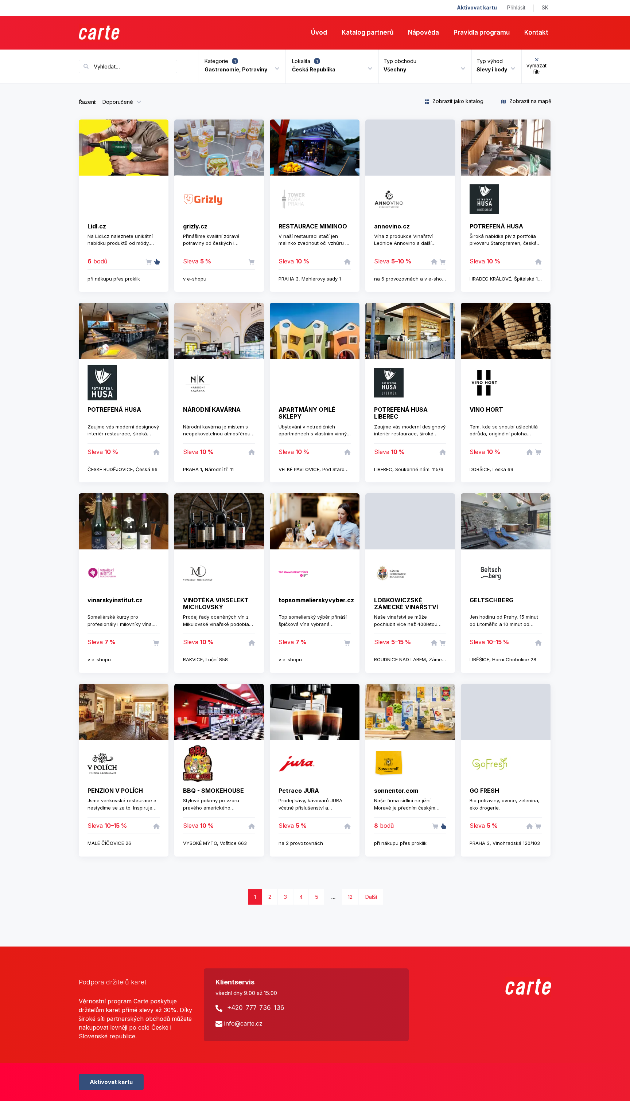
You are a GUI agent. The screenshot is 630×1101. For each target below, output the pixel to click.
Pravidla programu (482, 32)
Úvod (319, 32)
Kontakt (536, 32)
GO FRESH (484, 790)
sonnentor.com (396, 790)
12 (350, 896)
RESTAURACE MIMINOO (313, 226)
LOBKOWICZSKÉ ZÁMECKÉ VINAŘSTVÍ (406, 603)
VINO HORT (486, 409)
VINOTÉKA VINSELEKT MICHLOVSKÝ (216, 603)
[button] (422, 66)
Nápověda (423, 32)
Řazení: (87, 102)
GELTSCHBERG (491, 600)
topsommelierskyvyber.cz (316, 600)
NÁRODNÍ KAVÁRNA (212, 409)
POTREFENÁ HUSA (496, 226)
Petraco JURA (299, 790)
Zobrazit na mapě (529, 101)
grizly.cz (195, 226)
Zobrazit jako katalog (457, 101)
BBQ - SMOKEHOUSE (213, 790)
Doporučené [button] (117, 102)
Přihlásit (516, 7)
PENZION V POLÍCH (115, 790)
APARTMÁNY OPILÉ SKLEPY (307, 413)
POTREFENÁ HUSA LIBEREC (401, 413)
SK (545, 7)
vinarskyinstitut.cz (115, 600)
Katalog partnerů (367, 32)
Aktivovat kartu (477, 7)
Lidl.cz (97, 226)
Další (371, 896)
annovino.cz (392, 226)
